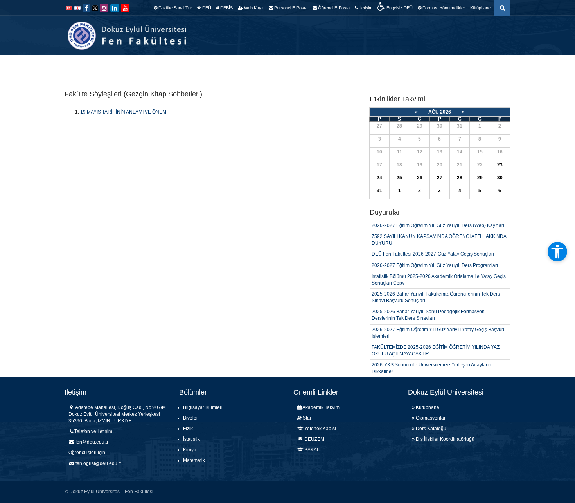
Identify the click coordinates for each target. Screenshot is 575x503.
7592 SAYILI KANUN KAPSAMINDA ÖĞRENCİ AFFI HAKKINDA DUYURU (439, 231)
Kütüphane (480, 7)
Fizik (188, 428)
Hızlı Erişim (392, 66)
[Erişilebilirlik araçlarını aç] (557, 251)
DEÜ (206, 7)
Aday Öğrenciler (439, 66)
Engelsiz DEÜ (399, 7)
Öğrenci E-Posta (333, 7)
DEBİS (226, 7)
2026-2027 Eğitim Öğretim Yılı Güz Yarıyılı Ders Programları (435, 256)
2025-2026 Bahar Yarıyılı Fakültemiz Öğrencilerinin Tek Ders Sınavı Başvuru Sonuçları (436, 288)
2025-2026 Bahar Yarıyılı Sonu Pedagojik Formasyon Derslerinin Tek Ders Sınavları (428, 306)
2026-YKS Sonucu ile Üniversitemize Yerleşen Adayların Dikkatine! (431, 359)
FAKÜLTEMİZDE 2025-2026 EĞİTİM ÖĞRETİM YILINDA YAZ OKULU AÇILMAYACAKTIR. (436, 341)
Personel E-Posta (290, 7)
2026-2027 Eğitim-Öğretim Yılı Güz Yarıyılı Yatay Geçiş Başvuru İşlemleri (439, 324)
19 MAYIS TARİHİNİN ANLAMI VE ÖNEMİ (123, 112)
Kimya (189, 450)
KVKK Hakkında (490, 66)
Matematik (194, 460)
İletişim (365, 7)
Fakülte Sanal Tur (174, 7)
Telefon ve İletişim (93, 431)
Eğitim (321, 66)
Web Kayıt (253, 7)
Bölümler (245, 66)
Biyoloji (191, 418)
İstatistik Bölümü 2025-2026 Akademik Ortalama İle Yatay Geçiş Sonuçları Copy (439, 271)
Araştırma (354, 66)
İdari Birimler (284, 66)
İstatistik (191, 439)
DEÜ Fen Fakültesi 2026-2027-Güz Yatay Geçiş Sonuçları (433, 245)
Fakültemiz (208, 66)
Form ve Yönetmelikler (443, 7)
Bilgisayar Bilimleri (203, 407)
